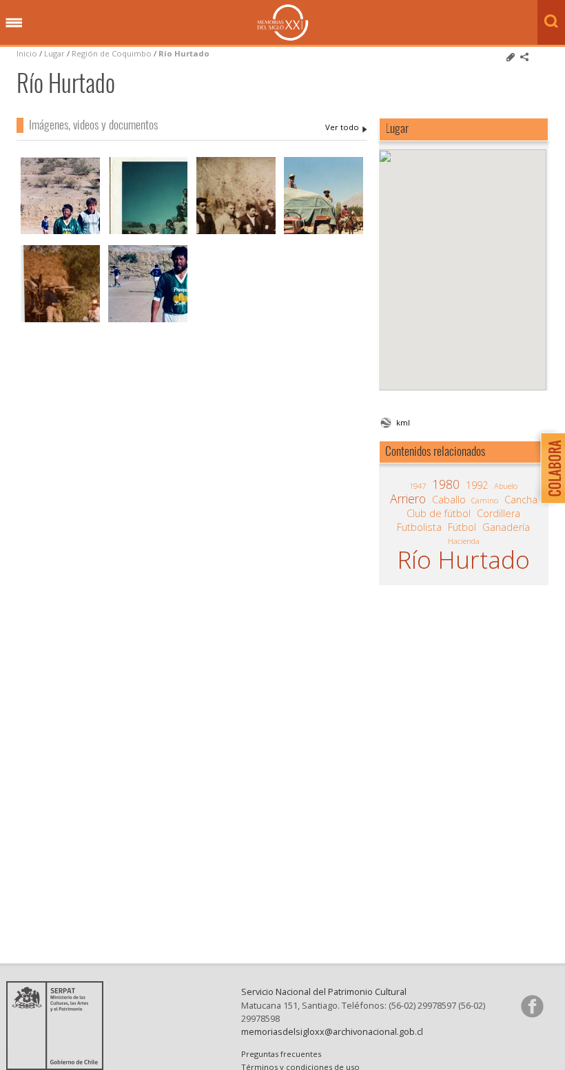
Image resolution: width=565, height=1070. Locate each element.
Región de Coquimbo (112, 53)
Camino (484, 500)
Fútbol (462, 527)
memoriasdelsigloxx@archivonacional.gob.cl (332, 1031)
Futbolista (419, 527)
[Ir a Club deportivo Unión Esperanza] (60, 232)
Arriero (408, 498)
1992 (477, 485)
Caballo (449, 500)
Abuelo (505, 486)
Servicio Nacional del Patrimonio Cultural (324, 991)
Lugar (54, 53)
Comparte (524, 57)
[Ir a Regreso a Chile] (323, 232)
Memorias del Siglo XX (282, 22)
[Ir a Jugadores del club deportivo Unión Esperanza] (147, 320)
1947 (417, 486)
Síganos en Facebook (532, 1006)
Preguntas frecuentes (281, 1054)
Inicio (27, 53)
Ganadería (506, 527)
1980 (446, 484)
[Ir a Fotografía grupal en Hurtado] (236, 232)
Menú (14, 23)
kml (403, 422)
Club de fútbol (439, 513)
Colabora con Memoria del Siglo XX (549, 467)
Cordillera (498, 513)
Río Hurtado (183, 53)
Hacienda (464, 541)
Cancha (520, 500)
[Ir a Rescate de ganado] (147, 232)
